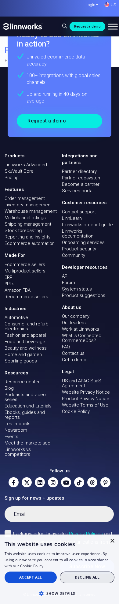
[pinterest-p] (105, 482)
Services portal (77, 190)
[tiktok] (79, 482)
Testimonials (18, 423)
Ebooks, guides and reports (25, 415)
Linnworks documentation (77, 233)
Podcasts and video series (25, 397)
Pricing (12, 177)
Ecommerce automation (30, 243)
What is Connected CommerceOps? (81, 338)
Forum (68, 282)
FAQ (66, 347)
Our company (75, 316)
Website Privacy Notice (86, 392)
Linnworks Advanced (26, 164)
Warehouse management (31, 211)
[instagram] (53, 482)
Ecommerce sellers (25, 264)
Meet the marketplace (27, 443)
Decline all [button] (87, 577)
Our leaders (74, 322)
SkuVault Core (19, 171)
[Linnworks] (23, 26)
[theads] (92, 482)
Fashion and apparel (25, 335)
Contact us (73, 353)
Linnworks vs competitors (18, 452)
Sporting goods (21, 361)
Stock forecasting (23, 230)
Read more (55, 565)
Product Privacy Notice (85, 398)
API (65, 276)
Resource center (22, 382)
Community (73, 255)
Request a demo (87, 26)
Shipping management (28, 224)
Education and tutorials (28, 406)
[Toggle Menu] (113, 26)
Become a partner (80, 184)
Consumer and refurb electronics (27, 326)
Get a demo (74, 359)
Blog (9, 388)
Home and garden (23, 354)
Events (11, 436)
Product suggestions (83, 295)
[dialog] (59, 569)
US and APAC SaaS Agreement (81, 383)
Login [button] (90, 4)
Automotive (16, 317)
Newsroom (16, 430)
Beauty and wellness (26, 348)
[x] (27, 482)
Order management (25, 198)
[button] (59, 593)
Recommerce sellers (26, 296)
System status (77, 289)
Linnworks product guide (87, 224)
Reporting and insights (28, 237)
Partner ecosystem (82, 178)
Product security (79, 249)
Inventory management (28, 205)
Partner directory (79, 171)
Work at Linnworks (80, 329)
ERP (9, 277)
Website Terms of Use (85, 405)
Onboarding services (83, 242)
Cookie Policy (76, 411)
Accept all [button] (30, 577)
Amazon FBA (18, 290)
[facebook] (14, 482)
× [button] (112, 541)
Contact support (79, 212)
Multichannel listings (25, 217)
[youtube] (66, 482)
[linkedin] (40, 482)
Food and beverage (25, 341)
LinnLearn (72, 218)
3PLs (10, 284)
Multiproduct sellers (25, 271)
